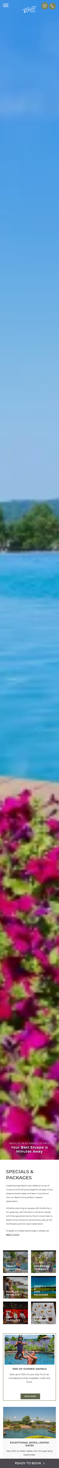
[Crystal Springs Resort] (29, 9)
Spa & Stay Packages (15, 1313)
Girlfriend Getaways (43, 1261)
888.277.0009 (12, 1235)
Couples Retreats (15, 1287)
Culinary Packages (43, 1313)
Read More (30, 1396)
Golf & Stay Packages (43, 1287)
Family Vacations (15, 1261)
